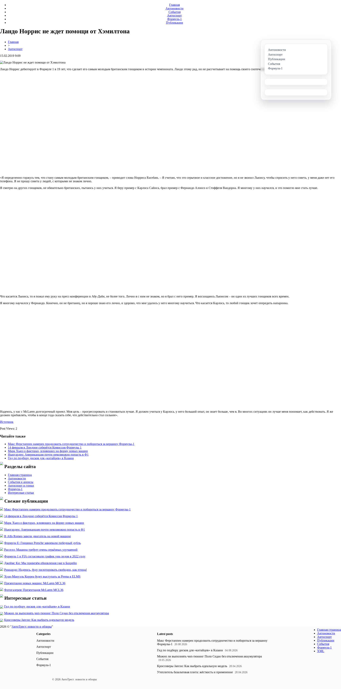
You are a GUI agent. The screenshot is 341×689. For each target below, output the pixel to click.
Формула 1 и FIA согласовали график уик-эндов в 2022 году (44, 556)
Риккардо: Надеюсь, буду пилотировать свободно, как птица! (45, 569)
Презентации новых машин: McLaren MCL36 (34, 583)
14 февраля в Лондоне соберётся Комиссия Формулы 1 (45, 447)
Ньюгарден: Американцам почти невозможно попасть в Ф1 (48, 454)
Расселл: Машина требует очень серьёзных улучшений (41, 549)
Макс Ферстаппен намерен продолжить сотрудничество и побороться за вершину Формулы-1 (71, 444)
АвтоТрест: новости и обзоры (32, 626)
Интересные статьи (21, 492)
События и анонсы (20, 482)
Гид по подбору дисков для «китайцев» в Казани (41, 458)
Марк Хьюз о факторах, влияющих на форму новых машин (48, 451)
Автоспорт (174, 15)
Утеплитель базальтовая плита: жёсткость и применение (195, 672)
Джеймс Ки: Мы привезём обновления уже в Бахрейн (40, 563)
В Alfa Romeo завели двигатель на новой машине (37, 536)
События (175, 12)
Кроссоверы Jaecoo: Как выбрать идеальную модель (39, 620)
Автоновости (175, 8)
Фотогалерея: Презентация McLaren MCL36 (33, 590)
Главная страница (20, 475)
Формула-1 (174, 19)
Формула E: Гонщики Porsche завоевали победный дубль (42, 543)
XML (320, 651)
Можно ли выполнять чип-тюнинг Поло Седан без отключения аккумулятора (56, 613)
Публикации (174, 22)
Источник (6, 421)
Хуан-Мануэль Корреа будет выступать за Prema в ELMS (42, 576)
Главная (174, 5)
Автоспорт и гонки (21, 485)
